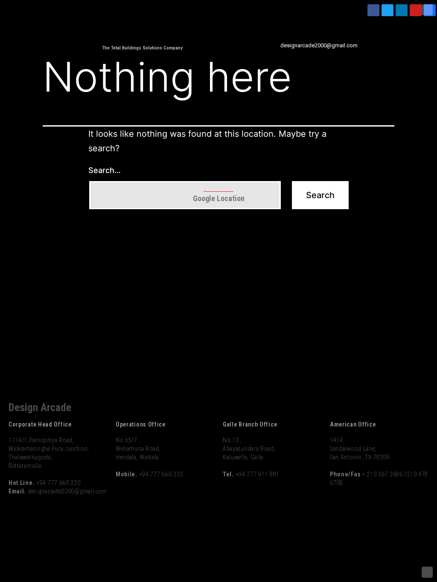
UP (427, 9)
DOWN (427, 572)
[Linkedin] (402, 10)
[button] (430, 25)
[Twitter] (387, 10)
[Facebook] (373, 10)
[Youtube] (416, 10)
